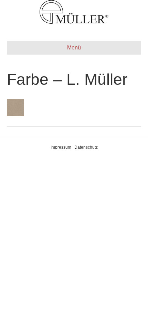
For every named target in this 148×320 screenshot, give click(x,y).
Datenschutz (86, 147)
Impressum (61, 147)
